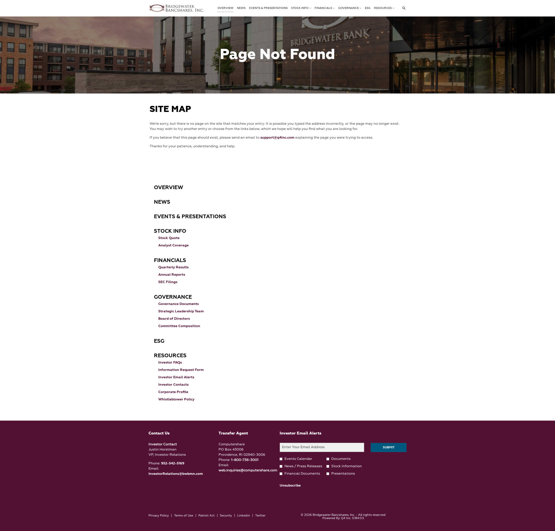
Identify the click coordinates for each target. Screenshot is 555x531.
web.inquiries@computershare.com (248, 470)
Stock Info (170, 231)
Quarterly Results (173, 267)
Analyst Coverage (173, 245)
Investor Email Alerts (176, 377)
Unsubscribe (290, 485)
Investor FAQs (170, 362)
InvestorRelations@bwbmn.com (176, 474)
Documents (341, 459)
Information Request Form (181, 370)
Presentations (343, 473)
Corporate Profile (173, 392)
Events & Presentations (190, 216)
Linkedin (243, 516)
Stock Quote (169, 238)
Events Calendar (298, 459)
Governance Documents (178, 304)
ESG (159, 341)
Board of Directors (174, 319)
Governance (173, 297)
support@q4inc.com (277, 137)
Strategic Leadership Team (181, 311)
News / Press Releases (303, 466)
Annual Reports (171, 275)
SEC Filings (167, 282)
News (162, 202)
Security (226, 516)
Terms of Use (183, 516)
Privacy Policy (159, 516)
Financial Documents (302, 473)
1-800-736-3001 (244, 460)
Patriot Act (206, 516)
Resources (170, 355)
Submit (389, 447)
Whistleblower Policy (176, 399)
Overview (168, 187)
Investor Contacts (173, 385)
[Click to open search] (402, 8)
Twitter (260, 516)
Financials (170, 260)
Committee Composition (179, 326)
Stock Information (346, 466)
